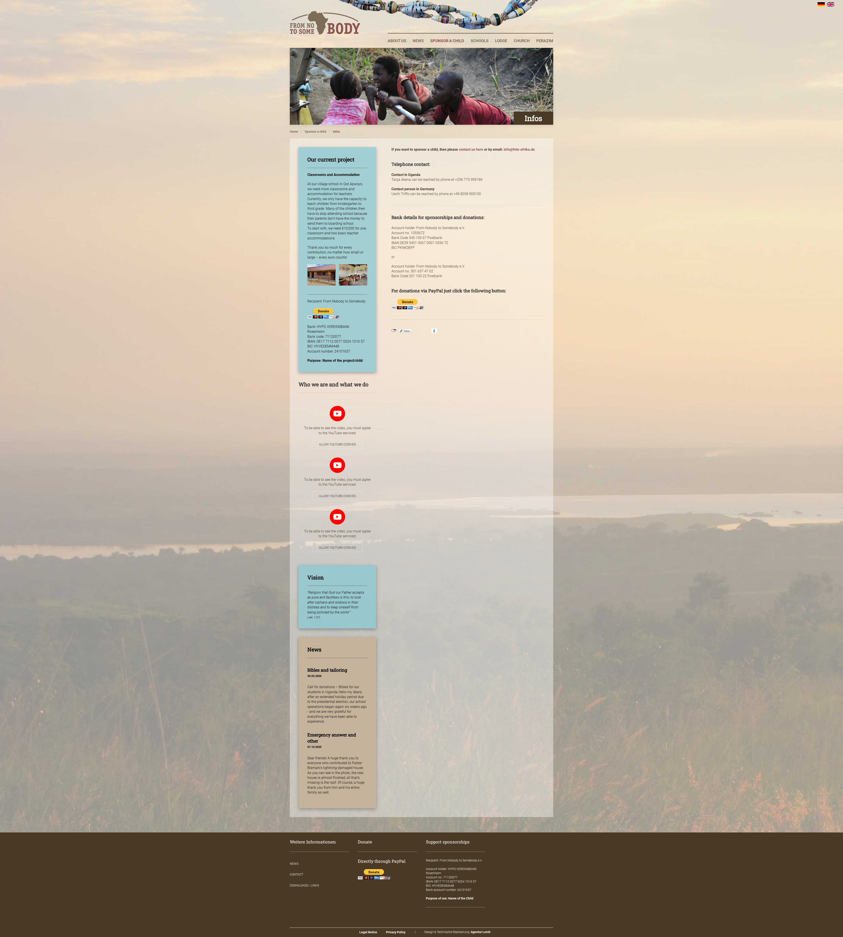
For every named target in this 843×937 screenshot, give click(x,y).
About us (397, 40)
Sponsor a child (447, 40)
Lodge (501, 40)
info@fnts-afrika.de (519, 149)
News (418, 40)
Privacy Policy (395, 932)
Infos (336, 131)
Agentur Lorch (480, 932)
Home (294, 131)
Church (522, 40)
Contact (296, 874)
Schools (479, 40)
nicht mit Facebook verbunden (393, 330)
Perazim (544, 40)
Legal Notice (368, 932)
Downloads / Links (304, 885)
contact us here (471, 149)
